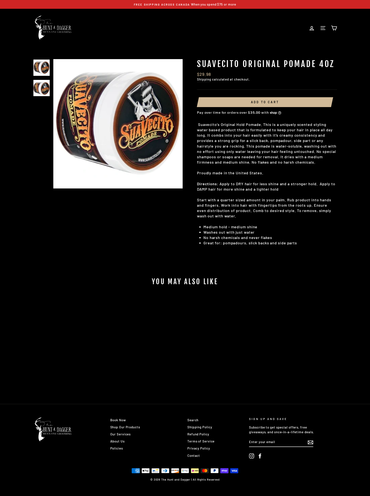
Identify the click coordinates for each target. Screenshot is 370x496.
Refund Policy (198, 434)
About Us (117, 441)
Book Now (118, 420)
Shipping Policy (199, 427)
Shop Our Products (125, 427)
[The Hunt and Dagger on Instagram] (251, 456)
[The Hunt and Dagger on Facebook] (260, 456)
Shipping (204, 79)
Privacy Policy (198, 448)
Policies (116, 448)
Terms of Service (201, 441)
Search (192, 420)
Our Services (120, 434)
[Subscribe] (310, 442)
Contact (193, 455)
